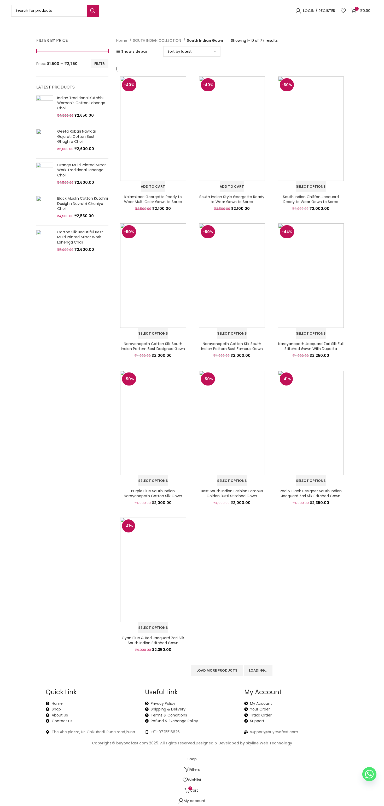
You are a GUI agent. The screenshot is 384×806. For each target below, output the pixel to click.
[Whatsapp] (369, 774)
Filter (99, 63)
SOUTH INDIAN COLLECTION (157, 40)
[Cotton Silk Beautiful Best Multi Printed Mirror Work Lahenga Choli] (44, 242)
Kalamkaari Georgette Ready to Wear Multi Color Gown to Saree (153, 199)
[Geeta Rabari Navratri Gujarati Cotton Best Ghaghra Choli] (44, 142)
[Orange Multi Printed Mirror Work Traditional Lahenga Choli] (44, 175)
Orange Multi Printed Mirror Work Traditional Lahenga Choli (81, 170)
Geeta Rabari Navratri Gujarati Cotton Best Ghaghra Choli (76, 136)
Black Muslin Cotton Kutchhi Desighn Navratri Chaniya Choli (82, 203)
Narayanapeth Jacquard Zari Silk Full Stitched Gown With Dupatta (311, 346)
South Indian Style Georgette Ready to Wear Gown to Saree (231, 199)
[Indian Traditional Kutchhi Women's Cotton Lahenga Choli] (44, 108)
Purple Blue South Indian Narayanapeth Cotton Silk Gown (153, 493)
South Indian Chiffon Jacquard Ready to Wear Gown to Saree (311, 199)
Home (122, 40)
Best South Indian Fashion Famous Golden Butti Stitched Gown (232, 493)
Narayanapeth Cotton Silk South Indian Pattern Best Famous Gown (232, 346)
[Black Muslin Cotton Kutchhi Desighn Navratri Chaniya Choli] (44, 209)
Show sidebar (134, 52)
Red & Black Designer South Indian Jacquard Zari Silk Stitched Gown (311, 493)
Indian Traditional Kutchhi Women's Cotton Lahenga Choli (81, 103)
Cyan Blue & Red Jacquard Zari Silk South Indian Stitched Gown (153, 640)
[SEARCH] (93, 11)
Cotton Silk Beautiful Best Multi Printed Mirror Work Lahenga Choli (80, 237)
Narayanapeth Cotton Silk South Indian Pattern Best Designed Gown (153, 346)
